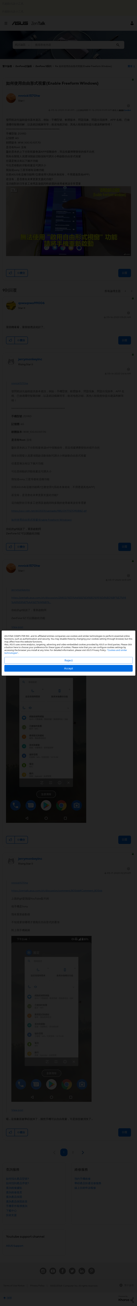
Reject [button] (68, 660)
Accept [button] (68, 668)
